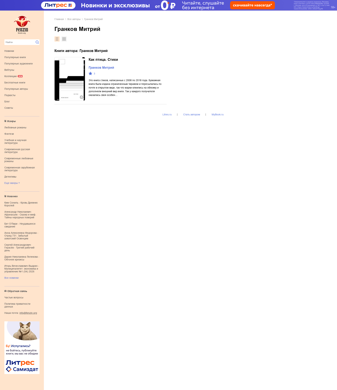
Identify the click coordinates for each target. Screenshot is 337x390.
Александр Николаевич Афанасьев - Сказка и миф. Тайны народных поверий (20, 214)
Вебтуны (9, 69)
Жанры (11, 121)
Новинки (9, 51)
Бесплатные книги (14, 82)
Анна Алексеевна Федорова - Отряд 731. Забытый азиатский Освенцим (21, 235)
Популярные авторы (16, 88)
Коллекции (10, 76)
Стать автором (191, 114)
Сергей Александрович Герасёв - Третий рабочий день (19, 247)
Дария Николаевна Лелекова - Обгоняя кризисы (21, 258)
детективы (10, 176)
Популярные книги (15, 57)
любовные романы (15, 127)
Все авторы (74, 19)
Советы (8, 107)
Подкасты (9, 95)
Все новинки (11, 277)
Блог (7, 101)
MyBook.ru (218, 114)
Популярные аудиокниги (18, 63)
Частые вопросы (13, 297)
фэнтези (9, 133)
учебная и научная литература (15, 141)
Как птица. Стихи (103, 59)
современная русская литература (17, 150)
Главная (59, 19)
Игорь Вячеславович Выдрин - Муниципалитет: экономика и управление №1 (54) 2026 (21, 268)
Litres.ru (167, 114)
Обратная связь (17, 291)
